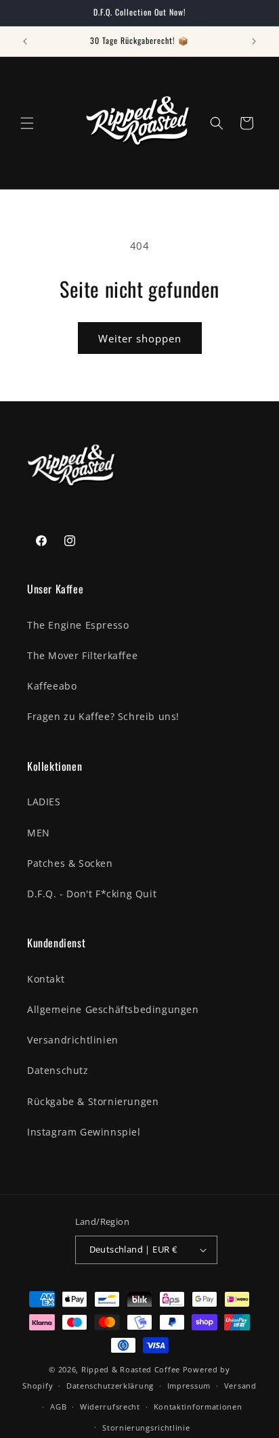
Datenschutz (58, 1070)
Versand (240, 1385)
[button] (27, 123)
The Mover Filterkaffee (82, 655)
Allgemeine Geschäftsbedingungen (113, 1009)
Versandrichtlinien (73, 1039)
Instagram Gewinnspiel (84, 1131)
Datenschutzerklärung (110, 1385)
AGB (58, 1406)
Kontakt (45, 978)
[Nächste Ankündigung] (254, 41)
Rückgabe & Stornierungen (92, 1101)
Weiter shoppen (139, 338)
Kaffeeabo (52, 685)
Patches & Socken (70, 863)
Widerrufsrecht (110, 1406)
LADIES (44, 801)
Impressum (189, 1385)
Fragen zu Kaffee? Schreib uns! (103, 716)
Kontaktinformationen (198, 1406)
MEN (38, 832)
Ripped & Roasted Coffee (130, 1369)
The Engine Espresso (78, 625)
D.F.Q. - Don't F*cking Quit (91, 893)
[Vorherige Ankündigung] (25, 41)
